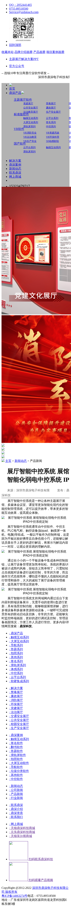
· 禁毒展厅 (16, 692)
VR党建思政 (52, 132)
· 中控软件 (16, 779)
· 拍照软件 (16, 759)
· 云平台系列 (17, 677)
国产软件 (20, 143)
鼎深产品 (15, 92)
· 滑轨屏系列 (17, 665)
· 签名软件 (16, 743)
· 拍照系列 (16, 653)
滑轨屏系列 (29, 126)
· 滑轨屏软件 (17, 755)
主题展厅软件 (23, 99)
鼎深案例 (15, 164)
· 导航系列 (16, 645)
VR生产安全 (30, 141)
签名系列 (51, 122)
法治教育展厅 (30, 111)
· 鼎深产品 (16, 633)
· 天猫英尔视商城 (20, 836)
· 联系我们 (16, 817)
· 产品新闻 (16, 794)
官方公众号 (16, 66)
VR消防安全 (30, 132)
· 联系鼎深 (16, 805)
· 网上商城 (16, 824)
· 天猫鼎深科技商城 (22, 828)
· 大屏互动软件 (19, 763)
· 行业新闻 (16, 798)
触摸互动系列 (30, 118)
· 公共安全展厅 (19, 720)
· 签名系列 (16, 661)
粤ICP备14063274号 (14, 895)
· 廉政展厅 (16, 696)
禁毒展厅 (51, 103)
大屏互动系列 (30, 122)
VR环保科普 (52, 136)
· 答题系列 (16, 649)
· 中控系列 (16, 673)
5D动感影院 (52, 141)
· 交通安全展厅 (19, 716)
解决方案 (15, 160)
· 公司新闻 (16, 790)
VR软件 (19, 129)
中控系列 (51, 126)
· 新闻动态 (16, 786)
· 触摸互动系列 (19, 637)
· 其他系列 (16, 657)
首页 (12, 88)
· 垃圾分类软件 (19, 771)
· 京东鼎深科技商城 (22, 832)
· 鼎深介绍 (16, 809)
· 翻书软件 (16, 747)
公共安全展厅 (30, 107)
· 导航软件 (16, 767)
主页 (8, 460)
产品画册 (39, 52)
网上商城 (15, 176)
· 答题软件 (16, 751)
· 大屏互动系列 (19, 641)
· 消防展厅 (16, 700)
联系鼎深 (15, 172)
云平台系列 (52, 118)
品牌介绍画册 (23, 52)
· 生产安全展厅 (19, 728)
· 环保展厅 (16, 704)
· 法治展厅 (16, 712)
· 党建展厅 (16, 708)
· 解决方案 (16, 688)
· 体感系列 (16, 669)
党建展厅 (28, 103)
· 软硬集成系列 (19, 681)
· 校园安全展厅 (19, 724)
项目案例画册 (55, 52)
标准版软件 (21, 114)
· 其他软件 (16, 775)
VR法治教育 (30, 136)
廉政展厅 (51, 107)
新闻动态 (15, 168)
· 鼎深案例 (16, 735)
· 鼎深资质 (16, 813)
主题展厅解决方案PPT (24, 59)
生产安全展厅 (53, 111)
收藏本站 (8, 52)
